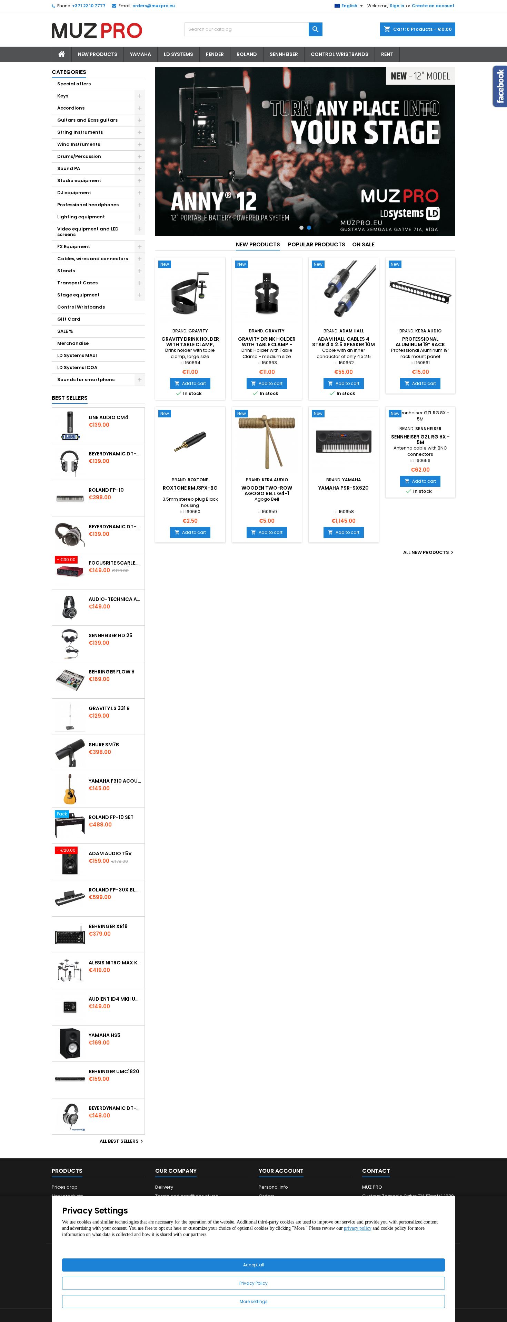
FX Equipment (73, 246)
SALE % (65, 331)
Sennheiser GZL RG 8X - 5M (420, 439)
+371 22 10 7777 (89, 6)
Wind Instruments (78, 144)
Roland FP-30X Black (115, 890)
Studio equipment (79, 180)
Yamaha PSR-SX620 (343, 487)
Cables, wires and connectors (92, 258)
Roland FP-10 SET (111, 817)
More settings (254, 1301)
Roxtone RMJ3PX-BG (190, 487)
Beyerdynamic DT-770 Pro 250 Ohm (115, 526)
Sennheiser (284, 54)
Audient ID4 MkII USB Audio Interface (115, 999)
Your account (281, 1171)
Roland (247, 54)
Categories (69, 72)
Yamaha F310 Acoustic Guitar (115, 781)
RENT (387, 54)
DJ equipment (74, 192)
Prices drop (65, 1187)
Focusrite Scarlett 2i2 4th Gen (115, 563)
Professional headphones (88, 204)
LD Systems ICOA (77, 367)
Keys (62, 96)
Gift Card (68, 319)
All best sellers (122, 1141)
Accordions (70, 108)
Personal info (273, 1187)
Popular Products (316, 244)
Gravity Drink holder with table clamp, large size (190, 344)
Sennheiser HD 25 (110, 635)
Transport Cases (77, 283)
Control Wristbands (339, 54)
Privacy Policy (253, 1283)
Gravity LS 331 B (109, 708)
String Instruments (80, 132)
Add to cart (190, 383)
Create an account (433, 6)
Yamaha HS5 (104, 1035)
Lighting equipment (81, 217)
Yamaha (140, 54)
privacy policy (357, 1228)
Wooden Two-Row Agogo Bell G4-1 (266, 490)
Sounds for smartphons (86, 379)
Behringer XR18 (108, 926)
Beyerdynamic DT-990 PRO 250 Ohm (115, 1108)
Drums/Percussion (79, 156)
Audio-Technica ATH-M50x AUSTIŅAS (115, 599)
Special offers (74, 84)
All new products (429, 552)
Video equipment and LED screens (88, 232)
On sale (363, 244)
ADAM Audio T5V (110, 853)
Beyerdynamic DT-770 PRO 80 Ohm (115, 453)
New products (258, 244)
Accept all (253, 1265)
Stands (66, 270)
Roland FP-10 (106, 490)
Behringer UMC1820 (114, 1071)
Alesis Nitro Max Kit (115, 962)
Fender (215, 54)
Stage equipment (78, 295)
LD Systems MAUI (77, 355)
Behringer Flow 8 (112, 671)
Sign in (397, 6)
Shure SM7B (104, 744)
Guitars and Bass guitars (87, 120)
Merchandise (73, 343)
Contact (376, 1171)
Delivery (164, 1187)
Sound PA (68, 168)
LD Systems (178, 54)
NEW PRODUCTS (97, 54)
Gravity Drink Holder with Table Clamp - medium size (267, 344)
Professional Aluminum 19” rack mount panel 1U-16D (420, 344)
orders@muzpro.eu (153, 6)
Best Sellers (70, 398)
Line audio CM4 (108, 417)
